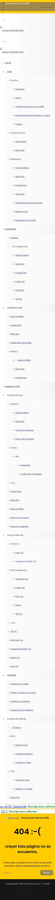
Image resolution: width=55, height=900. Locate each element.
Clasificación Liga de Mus (20, 343)
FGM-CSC (19, 290)
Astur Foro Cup (21, 579)
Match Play (20, 150)
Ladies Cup (20, 281)
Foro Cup (19, 596)
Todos (12, 483)
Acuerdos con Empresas (20, 701)
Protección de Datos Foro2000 (17, 3)
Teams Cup (20, 194)
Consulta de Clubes (23, 762)
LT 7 (5, 811)
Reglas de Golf (21, 211)
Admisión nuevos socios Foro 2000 (29, 106)
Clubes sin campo (22, 780)
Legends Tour (21, 185)
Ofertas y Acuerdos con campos (23, 692)
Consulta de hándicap (24, 754)
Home (8, 62)
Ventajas (11, 675)
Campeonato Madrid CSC (20, 649)
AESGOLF (15, 797)
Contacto (19, 124)
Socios (18, 98)
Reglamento (25, 465)
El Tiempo (16, 727)
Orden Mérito (20, 141)
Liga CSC (19, 553)
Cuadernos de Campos (19, 684)
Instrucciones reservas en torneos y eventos (32, 115)
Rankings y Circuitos (23, 789)
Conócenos (19, 89)
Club (9, 71)
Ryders (18, 605)
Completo (14, 238)
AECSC (18, 299)
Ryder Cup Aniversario (24, 439)
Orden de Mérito (22, 168)
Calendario (10, 229)
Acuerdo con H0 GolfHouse (21, 710)
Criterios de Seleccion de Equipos (29, 203)
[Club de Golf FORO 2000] (11, 30)
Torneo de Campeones (24, 430)
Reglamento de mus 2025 (25, 220)
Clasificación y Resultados (31, 474)
